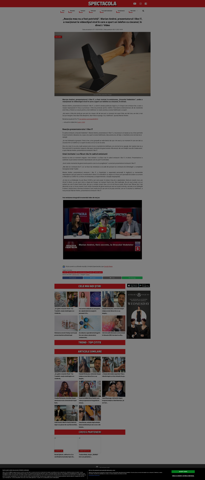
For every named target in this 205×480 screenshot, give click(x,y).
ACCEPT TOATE (183, 471)
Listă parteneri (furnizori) (94, 475)
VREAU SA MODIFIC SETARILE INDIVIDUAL (183, 475)
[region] (102, 474)
